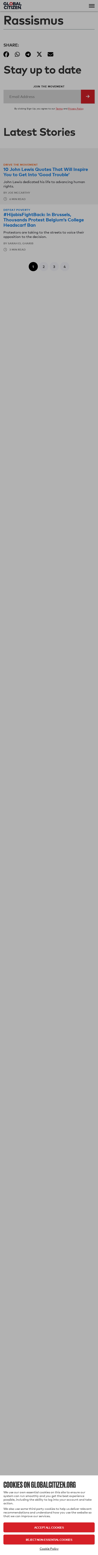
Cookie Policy (49, 1548)
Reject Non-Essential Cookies (49, 1539)
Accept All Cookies (49, 1527)
